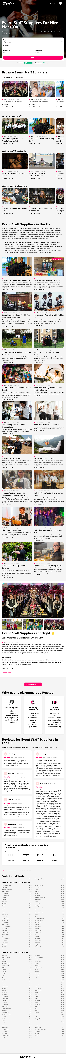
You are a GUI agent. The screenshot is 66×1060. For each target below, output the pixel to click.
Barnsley (37, 982)
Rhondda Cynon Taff (40, 897)
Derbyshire (5, 920)
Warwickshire (5, 916)
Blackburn (37, 1004)
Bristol (3, 936)
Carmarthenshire (39, 908)
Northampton (5, 965)
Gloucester (37, 965)
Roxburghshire (39, 920)
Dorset (4, 949)
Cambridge (5, 998)
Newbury (4, 992)
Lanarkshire (38, 926)
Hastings (4, 1023)
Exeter (36, 1021)
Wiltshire (4, 930)
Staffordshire (5, 924)
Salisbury (37, 974)
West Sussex (5, 904)
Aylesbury (4, 955)
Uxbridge (4, 887)
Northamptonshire (7, 889)
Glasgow (37, 1033)
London (4, 897)
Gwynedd (37, 904)
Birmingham (38, 961)
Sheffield (37, 963)
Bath (36, 978)
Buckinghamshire (7, 885)
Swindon (4, 982)
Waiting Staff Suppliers (41, 879)
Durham (37, 1023)
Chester (37, 994)
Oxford (4, 971)
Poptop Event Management (9, 870)
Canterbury (5, 1025)
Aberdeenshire (39, 947)
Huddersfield (38, 990)
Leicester (4, 1033)
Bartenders (5, 879)
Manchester (5, 942)
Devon (36, 901)
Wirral (36, 1010)
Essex (3, 906)
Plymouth (37, 1025)
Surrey (4, 899)
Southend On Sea (6, 1015)
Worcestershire (6, 928)
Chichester (5, 1004)
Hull (36, 1017)
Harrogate (37, 1000)
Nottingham (5, 918)
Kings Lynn (37, 986)
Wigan (36, 1002)
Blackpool (37, 1019)
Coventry (4, 1031)
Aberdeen (37, 1035)
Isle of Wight (5, 934)
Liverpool (37, 891)
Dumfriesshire (38, 922)
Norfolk (36, 893)
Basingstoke (5, 996)
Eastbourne (5, 1027)
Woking (4, 984)
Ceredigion (37, 906)
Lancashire (37, 895)
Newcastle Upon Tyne (40, 1029)
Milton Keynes (6, 957)
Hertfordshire (5, 895)
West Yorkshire (6, 947)
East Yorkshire (38, 899)
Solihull (37, 959)
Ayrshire (37, 928)
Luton (3, 975)
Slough (4, 969)
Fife (35, 934)
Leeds (36, 996)
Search (53, 3)
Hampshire (5, 908)
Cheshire (4, 945)
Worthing (4, 1010)
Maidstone (5, 1017)
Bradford (37, 998)
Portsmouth (5, 1006)
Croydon (4, 978)
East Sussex (5, 914)
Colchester (5, 1021)
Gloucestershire (6, 926)
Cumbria (37, 914)
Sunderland (38, 1027)
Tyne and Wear (39, 916)
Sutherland (38, 932)
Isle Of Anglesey (39, 910)
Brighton (4, 1019)
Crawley (4, 1000)
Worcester (37, 971)
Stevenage (5, 986)
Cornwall (37, 924)
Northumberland (39, 918)
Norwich (37, 1012)
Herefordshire (6, 938)
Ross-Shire (37, 938)
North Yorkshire (39, 885)
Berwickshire (38, 940)
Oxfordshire (5, 893)
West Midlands (6, 922)
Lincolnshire (5, 940)
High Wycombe (6, 963)
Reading (4, 980)
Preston (37, 1015)
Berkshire (4, 901)
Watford (4, 959)
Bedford (4, 967)
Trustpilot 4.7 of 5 (39, 1057)
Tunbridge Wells (6, 1008)
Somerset (37, 887)
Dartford (4, 994)
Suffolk (4, 910)
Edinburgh (37, 1031)
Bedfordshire (5, 891)
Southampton (5, 1012)
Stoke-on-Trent (38, 967)
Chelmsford (5, 1002)
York (36, 1008)
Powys (36, 889)
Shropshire (5, 932)
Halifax (36, 992)
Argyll (36, 945)
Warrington (38, 988)
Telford (36, 969)
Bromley (4, 990)
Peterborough (5, 1035)
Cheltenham (38, 955)
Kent (3, 912)
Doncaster (37, 975)
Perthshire (37, 936)
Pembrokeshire (39, 912)
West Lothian (38, 930)
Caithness (37, 942)
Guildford (4, 988)
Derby (3, 1037)
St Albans (4, 961)
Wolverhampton (39, 957)
